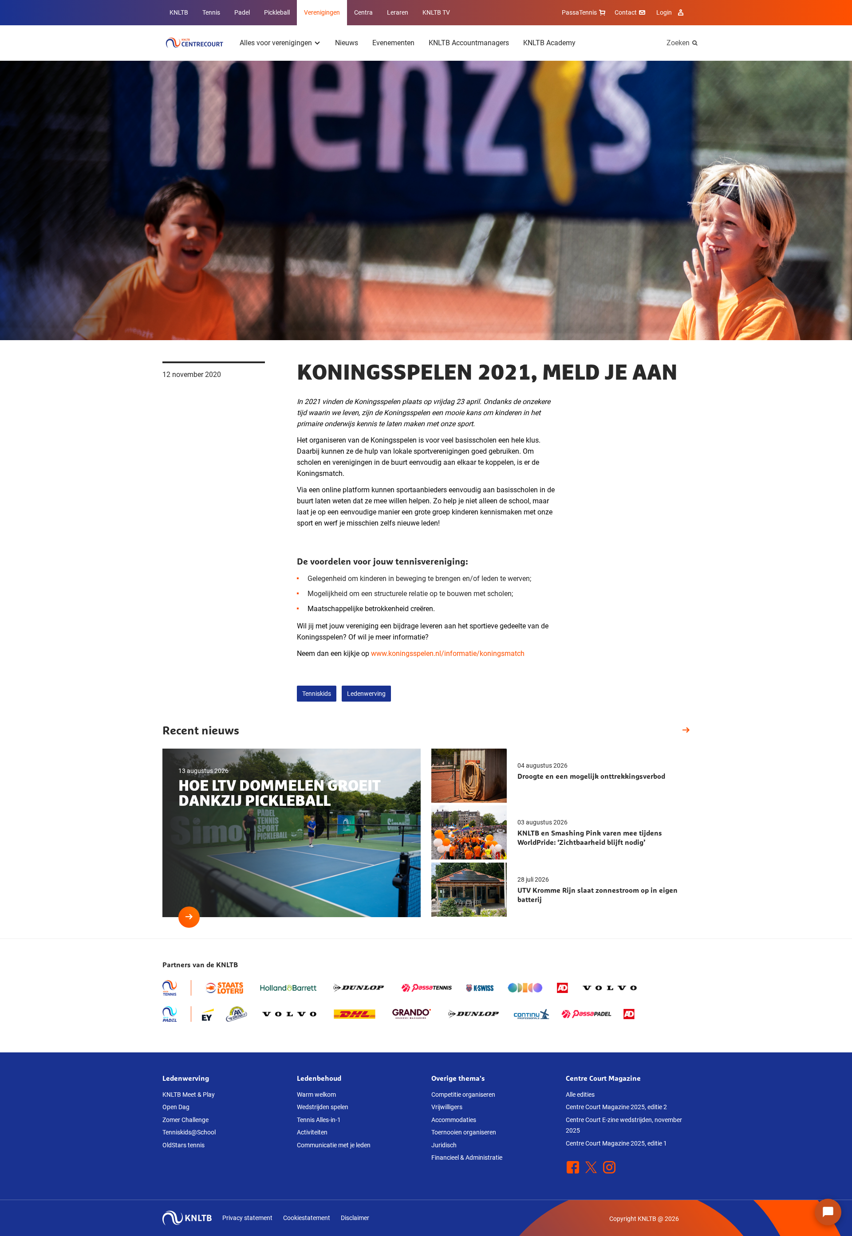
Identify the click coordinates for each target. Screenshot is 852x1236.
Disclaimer (355, 1217)
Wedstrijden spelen (322, 1106)
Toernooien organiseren (463, 1132)
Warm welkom (316, 1094)
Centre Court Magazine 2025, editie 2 (616, 1106)
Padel (242, 12)
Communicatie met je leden (334, 1145)
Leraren (397, 12)
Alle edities (580, 1094)
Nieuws (346, 43)
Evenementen (393, 43)
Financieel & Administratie (466, 1157)
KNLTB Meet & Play (188, 1094)
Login (664, 12)
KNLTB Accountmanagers (469, 43)
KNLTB (179, 12)
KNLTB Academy (549, 43)
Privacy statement (247, 1217)
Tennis (211, 12)
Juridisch (444, 1145)
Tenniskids (316, 693)
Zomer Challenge (185, 1119)
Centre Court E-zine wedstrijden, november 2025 (624, 1125)
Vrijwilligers (446, 1106)
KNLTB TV (436, 12)
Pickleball (277, 12)
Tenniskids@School (189, 1132)
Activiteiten (312, 1132)
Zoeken (678, 43)
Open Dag (175, 1106)
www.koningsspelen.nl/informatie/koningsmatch (448, 653)
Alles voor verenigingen (276, 43)
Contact (626, 12)
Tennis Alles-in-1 (319, 1119)
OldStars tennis (183, 1145)
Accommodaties (453, 1119)
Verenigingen (322, 12)
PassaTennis (579, 12)
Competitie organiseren (463, 1094)
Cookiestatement (306, 1217)
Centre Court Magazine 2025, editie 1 (616, 1143)
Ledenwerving (366, 693)
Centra (363, 12)
